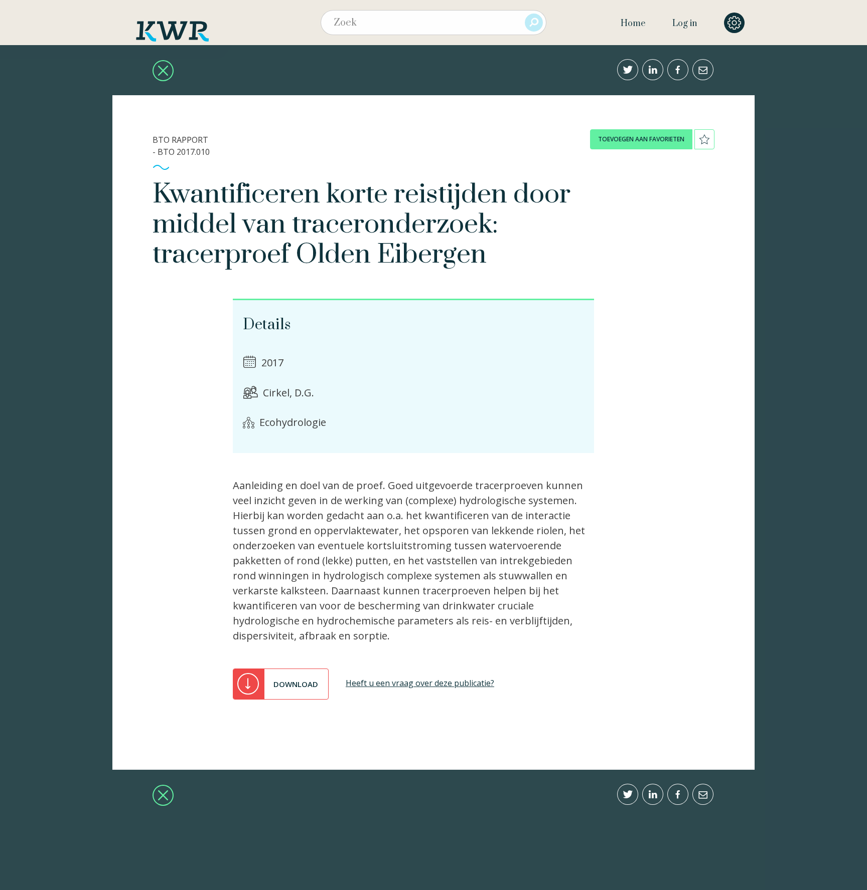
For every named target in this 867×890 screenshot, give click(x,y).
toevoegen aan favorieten (641, 139)
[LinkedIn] (652, 69)
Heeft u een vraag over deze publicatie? (420, 683)
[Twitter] (627, 69)
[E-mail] (702, 69)
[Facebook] (677, 69)
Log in (684, 23)
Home (633, 23)
